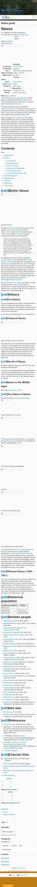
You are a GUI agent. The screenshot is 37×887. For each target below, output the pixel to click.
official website (8, 764)
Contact (25, 4)
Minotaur (6, 264)
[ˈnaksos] (22, 98)
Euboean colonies (9, 814)
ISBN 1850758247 (27, 740)
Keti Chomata (8, 685)
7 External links (8, 185)
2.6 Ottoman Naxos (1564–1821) (16, 173)
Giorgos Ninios (8, 695)
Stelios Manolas (8, 697)
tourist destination (18, 118)
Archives (13, 845)
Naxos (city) (17, 86)
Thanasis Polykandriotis (11, 688)
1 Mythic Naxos (8, 155)
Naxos (10, 43)
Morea (24, 439)
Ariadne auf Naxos (16, 280)
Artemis (19, 284)
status (4, 311)
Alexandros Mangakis (17, 659)
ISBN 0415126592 (17, 748)
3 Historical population (10, 176)
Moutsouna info (4, 7)
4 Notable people (9, 178)
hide (3, 152)
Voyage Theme (25, 870)
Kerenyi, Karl (8, 724)
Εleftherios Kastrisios (10, 644)
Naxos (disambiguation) (21, 35)
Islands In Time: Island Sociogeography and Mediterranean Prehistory (15, 744)
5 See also (7, 181)
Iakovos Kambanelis (10, 676)
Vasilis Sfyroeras (9, 669)
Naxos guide (13, 7)
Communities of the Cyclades (13, 712)
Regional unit (7, 84)
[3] (17, 367)
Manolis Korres (8, 702)
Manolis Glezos (8, 673)
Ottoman (6, 579)
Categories (4, 809)
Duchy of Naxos (16, 415)
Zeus (28, 228)
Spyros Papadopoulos (10, 692)
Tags (20, 845)
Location (20, 4)
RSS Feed (35, 1)
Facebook (33, 1)
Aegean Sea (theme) (15, 390)
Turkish (5, 589)
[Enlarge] (2, 222)
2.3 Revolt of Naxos (12, 166)
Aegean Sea (16, 803)
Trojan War (6, 260)
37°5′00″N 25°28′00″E (8, 775)
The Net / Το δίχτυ (12, 10)
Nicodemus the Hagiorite (11, 632)
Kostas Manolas (9, 700)
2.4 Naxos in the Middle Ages (15, 168)
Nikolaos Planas (9, 651)
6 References (8, 183)
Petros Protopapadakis (11, 653)
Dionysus (15, 253)
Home (2, 4)
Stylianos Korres (9, 662)
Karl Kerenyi (20, 234)
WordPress (17, 870)
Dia (19, 232)
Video (11, 4)
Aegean (24, 102)
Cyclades (16, 68)
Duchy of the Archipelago (22, 398)
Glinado (26, 115)
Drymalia (12, 109)
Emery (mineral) (9, 714)
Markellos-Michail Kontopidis (12, 623)
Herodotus (8, 750)
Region (7, 82)
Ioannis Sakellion (9, 639)
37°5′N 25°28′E (18, 66)
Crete (24, 245)
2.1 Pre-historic (11, 161)
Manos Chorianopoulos (11, 680)
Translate (13, 835)
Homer (9, 232)
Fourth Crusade (20, 549)
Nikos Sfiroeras (8, 666)
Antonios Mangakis (9, 657)
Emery (3, 314)
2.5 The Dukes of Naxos (13, 171)
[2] (34, 314)
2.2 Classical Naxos (12, 163)
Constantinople (15, 553)
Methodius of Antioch (10, 646)
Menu (15, 4)
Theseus (13, 260)
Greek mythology (14, 228)
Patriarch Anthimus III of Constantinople (16, 635)
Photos (6, 4)
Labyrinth (26, 264)
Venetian (25, 553)
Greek (4, 98)
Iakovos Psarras (9, 683)
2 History (6, 158)
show (9, 779)
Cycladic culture (17, 104)
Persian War (19, 376)
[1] (17, 311)
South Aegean (17, 82)
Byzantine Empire (8, 441)
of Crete (8, 262)
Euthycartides (8, 621)
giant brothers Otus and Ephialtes (14, 282)
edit (5, 190)
